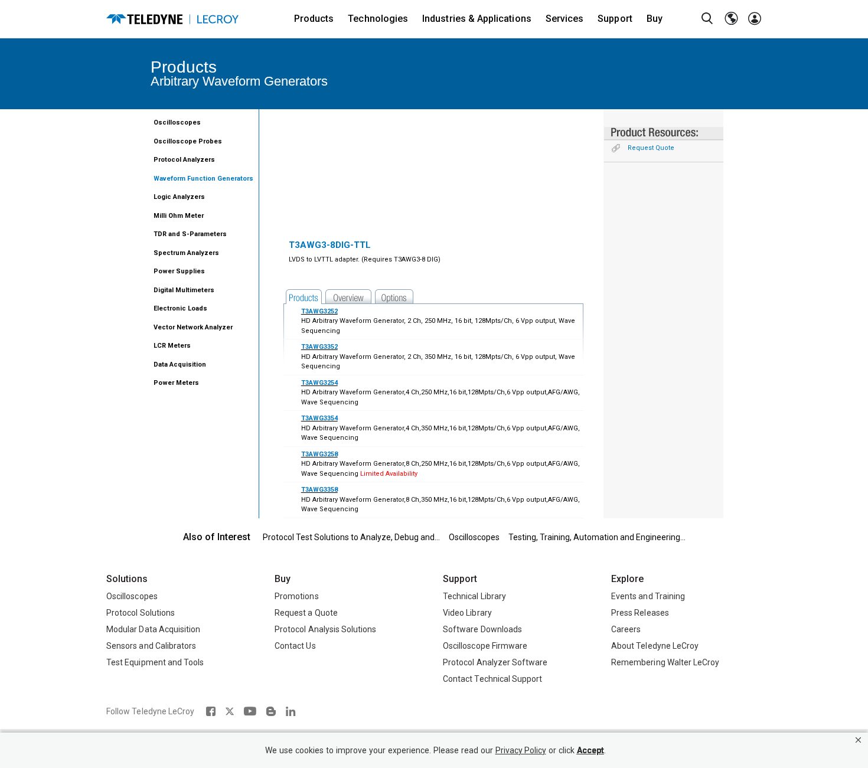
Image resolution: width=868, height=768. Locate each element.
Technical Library (474, 596)
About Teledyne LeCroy (655, 646)
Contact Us (295, 646)
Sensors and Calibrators (151, 646)
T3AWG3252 (319, 311)
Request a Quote (306, 613)
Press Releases (640, 613)
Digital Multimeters (184, 290)
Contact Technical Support (492, 679)
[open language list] (731, 19)
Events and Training (648, 596)
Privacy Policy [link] (520, 750)
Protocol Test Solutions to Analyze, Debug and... (351, 537)
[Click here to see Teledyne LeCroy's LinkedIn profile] (291, 711)
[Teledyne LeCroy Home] (172, 19)
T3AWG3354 (319, 418)
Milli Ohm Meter (179, 216)
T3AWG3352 (319, 347)
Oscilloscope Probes (188, 141)
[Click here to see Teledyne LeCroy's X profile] (229, 711)
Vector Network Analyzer (193, 327)
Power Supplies (179, 271)
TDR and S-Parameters (190, 234)
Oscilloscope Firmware (485, 646)
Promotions (297, 596)
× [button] (858, 740)
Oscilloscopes (177, 122)
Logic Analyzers (179, 197)
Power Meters (176, 383)
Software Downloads (482, 629)
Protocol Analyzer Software (495, 662)
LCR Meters (172, 345)
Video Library (467, 613)
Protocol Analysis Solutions (326, 629)
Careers (626, 629)
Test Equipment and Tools (155, 662)
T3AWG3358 (319, 490)
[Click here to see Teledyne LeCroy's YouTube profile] (250, 711)
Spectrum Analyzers (186, 253)
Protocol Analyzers (184, 160)
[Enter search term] (707, 19)
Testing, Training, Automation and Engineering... (597, 537)
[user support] (755, 19)
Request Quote (651, 148)
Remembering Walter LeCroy (665, 662)
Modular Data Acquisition (153, 629)
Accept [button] (590, 750)
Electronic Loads (180, 308)
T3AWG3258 (319, 454)
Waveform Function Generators (203, 178)
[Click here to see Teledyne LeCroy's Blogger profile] (271, 711)
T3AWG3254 (319, 383)
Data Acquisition (180, 364)
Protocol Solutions (140, 613)
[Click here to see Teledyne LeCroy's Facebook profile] (210, 711)
